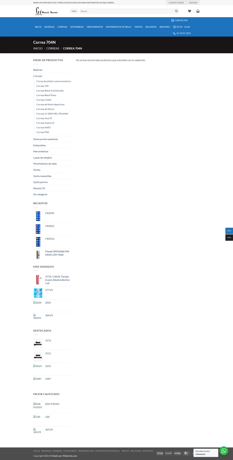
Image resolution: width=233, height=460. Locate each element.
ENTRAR (193, 2)
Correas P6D (42, 132)
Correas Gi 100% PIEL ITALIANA (52, 113)
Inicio (37, 48)
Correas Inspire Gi (45, 122)
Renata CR (39, 188)
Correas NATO (43, 127)
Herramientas (95, 27)
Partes (138, 27)
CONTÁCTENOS (176, 2)
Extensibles (77, 27)
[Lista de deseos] (189, 11)
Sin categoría (40, 194)
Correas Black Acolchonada (50, 90)
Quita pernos (40, 181)
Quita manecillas (42, 175)
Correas (62, 27)
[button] (198, 11)
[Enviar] (176, 11)
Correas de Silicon (45, 109)
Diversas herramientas (45, 139)
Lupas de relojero (42, 157)
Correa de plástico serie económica (53, 81)
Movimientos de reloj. (119, 27)
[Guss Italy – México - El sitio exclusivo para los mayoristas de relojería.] (49, 11)
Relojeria (151, 27)
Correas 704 (42, 86)
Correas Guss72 (44, 118)
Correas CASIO (43, 99)
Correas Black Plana (46, 95)
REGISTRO (165, 27)
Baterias (49, 27)
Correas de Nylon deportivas (50, 104)
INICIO (38, 27)
